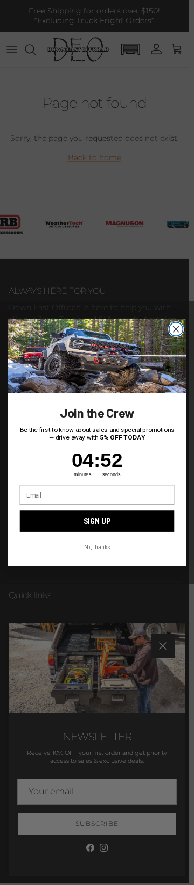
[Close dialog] (176, 329)
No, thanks (97, 547)
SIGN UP (97, 521)
